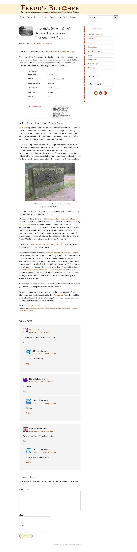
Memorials (92, 59)
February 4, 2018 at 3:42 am (41, 431)
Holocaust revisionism (36, 308)
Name (22, 515)
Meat (90, 55)
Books (90, 38)
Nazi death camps (50, 308)
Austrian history (95, 34)
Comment (24, 489)
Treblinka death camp (26, 310)
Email (22, 525)
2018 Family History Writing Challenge (57, 51)
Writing (91, 68)
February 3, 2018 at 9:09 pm (41, 382)
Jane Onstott (34, 329)
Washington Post (60, 295)
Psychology (93, 63)
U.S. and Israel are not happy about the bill (41, 244)
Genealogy (31, 306)
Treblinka (23, 128)
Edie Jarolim (80, 545)
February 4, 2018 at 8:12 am (44, 403)
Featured (91, 43)
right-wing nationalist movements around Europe (43, 270)
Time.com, (26, 224)
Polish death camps (63, 308)
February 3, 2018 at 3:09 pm (44, 354)
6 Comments (47, 43)
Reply (25, 342)
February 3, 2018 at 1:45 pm (41, 332)
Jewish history (41, 306)
